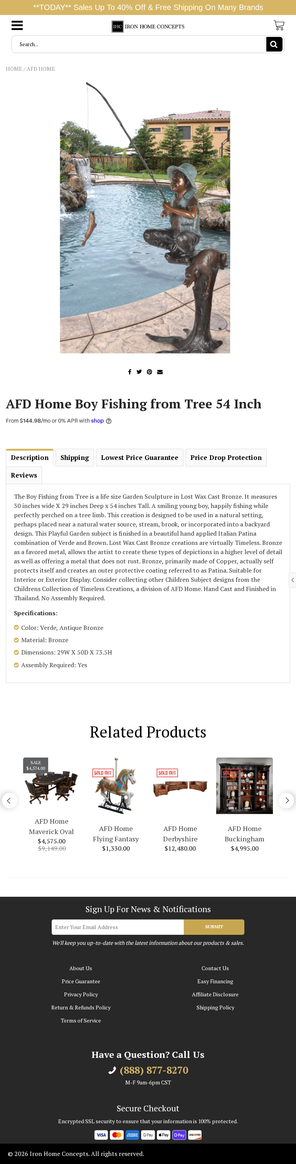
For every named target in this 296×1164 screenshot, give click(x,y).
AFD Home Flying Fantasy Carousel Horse (116, 834)
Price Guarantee (81, 981)
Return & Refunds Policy (81, 1007)
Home (14, 68)
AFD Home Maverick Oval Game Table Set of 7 (51, 826)
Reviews (24, 475)
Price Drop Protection (226, 457)
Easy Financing (215, 981)
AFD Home (41, 68)
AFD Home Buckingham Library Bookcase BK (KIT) (245, 834)
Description (30, 457)
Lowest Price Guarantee (139, 457)
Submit (214, 926)
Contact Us (215, 968)
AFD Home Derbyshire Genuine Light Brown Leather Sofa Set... (180, 834)
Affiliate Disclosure (215, 994)
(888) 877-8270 (154, 1070)
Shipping (75, 457)
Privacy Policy (81, 994)
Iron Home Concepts (59, 1153)
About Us (80, 968)
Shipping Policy (215, 1007)
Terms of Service (81, 1020)
